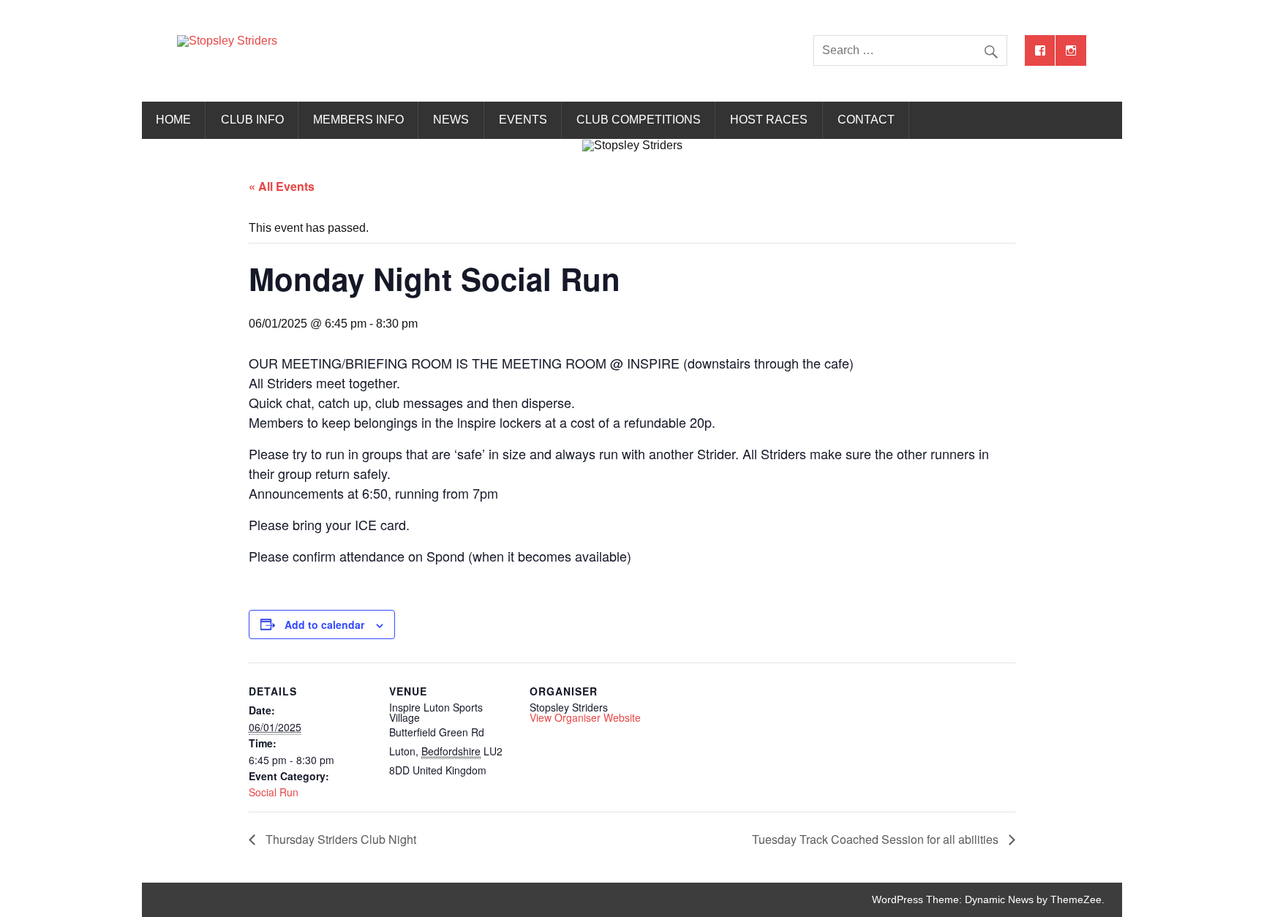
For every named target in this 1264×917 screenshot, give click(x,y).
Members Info (358, 119)
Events (523, 119)
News (451, 119)
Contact (866, 119)
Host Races (769, 119)
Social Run (273, 792)
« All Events (282, 186)
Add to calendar (324, 624)
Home (173, 119)
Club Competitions (638, 119)
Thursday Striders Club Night (339, 839)
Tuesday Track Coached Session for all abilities (876, 839)
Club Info (252, 119)
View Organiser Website (585, 717)
